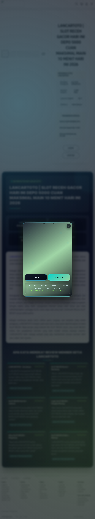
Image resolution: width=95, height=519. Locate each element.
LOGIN (36, 277)
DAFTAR (59, 277)
